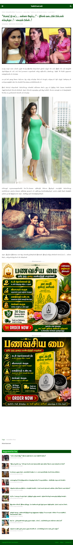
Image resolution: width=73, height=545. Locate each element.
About (61, 542)
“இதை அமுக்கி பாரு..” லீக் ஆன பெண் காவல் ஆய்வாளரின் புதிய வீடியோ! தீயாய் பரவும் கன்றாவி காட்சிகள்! (37, 464)
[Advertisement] (36, 424)
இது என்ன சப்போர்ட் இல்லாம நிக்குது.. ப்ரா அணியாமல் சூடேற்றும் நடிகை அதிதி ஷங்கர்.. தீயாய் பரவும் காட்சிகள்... (39, 504)
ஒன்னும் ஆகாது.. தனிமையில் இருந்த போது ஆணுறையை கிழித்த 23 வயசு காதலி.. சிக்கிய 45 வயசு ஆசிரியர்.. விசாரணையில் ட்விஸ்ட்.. (38, 513)
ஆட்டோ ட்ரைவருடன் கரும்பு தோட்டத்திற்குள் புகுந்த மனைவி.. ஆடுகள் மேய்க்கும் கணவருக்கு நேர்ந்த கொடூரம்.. (38, 496)
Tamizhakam (14, 542)
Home (3, 12)
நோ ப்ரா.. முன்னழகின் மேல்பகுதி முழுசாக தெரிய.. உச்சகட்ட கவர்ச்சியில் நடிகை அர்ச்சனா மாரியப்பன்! (36, 520)
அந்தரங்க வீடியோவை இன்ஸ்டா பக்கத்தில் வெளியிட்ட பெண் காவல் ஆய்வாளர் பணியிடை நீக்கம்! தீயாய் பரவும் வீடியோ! (40, 488)
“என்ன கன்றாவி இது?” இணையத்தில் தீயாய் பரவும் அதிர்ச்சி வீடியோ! (28, 456)
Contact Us (68, 542)
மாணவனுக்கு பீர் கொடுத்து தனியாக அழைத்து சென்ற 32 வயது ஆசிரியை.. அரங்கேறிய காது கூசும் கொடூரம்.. (38, 480)
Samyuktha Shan (10, 12)
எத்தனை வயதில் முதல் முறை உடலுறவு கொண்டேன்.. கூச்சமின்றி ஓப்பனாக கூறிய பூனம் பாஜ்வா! (34, 529)
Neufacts (5, 24)
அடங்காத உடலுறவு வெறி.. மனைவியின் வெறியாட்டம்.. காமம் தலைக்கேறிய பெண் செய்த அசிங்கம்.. (35, 472)
